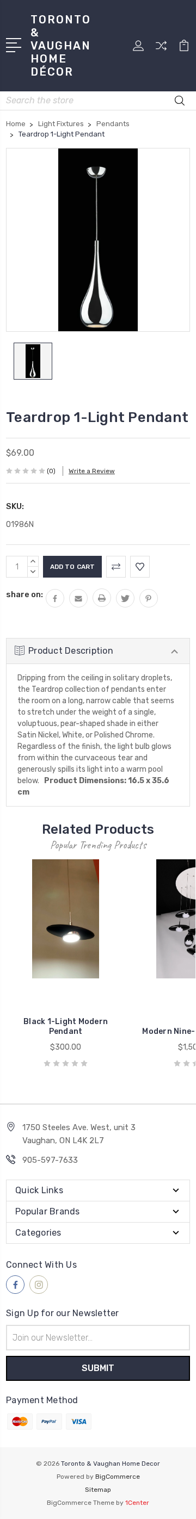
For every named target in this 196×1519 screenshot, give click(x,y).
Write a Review (92, 471)
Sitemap (98, 1489)
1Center (137, 1502)
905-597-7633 (50, 1160)
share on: (24, 594)
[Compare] (161, 49)
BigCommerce (117, 1476)
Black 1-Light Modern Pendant (65, 1026)
